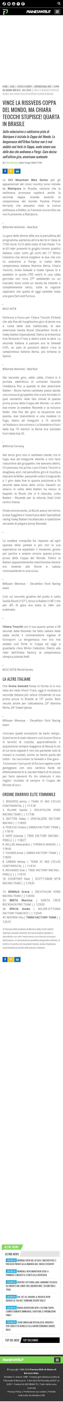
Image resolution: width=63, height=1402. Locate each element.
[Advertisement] (31, 49)
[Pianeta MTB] (16, 1359)
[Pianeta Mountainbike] (5, 11)
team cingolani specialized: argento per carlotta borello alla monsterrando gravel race (30, 1325)
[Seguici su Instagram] (9, 3)
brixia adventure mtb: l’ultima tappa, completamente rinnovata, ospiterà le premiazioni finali (30, 1311)
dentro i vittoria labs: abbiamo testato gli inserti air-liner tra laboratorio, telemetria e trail (31, 1285)
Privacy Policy (14, 1391)
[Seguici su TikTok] (4, 3)
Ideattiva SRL (38, 1395)
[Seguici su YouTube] (13, 3)
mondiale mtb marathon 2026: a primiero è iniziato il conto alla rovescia (27, 1273)
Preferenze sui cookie (35, 1391)
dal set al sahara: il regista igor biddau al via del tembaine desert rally (28, 1298)
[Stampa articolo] (17, 171)
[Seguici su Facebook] (23, 3)
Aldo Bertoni (11, 162)
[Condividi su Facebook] (5, 171)
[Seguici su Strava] (18, 3)
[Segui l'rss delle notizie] (11, 171)
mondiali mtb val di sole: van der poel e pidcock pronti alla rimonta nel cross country (31, 1262)
